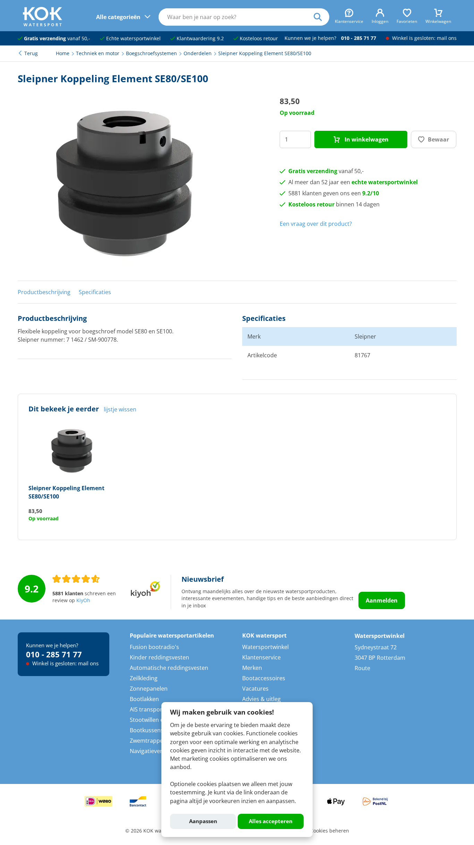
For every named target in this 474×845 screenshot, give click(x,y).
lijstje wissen (120, 409)
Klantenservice (261, 657)
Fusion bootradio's (154, 647)
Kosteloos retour (258, 38)
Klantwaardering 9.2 (199, 38)
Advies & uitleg (261, 699)
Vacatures (255, 688)
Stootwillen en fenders (159, 720)
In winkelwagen (366, 139)
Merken (252, 668)
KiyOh (83, 600)
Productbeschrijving (44, 292)
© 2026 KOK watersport (152, 831)
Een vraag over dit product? (316, 224)
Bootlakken (144, 699)
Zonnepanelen (149, 688)
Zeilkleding (144, 678)
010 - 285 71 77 (358, 38)
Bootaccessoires (263, 678)
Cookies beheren (329, 831)
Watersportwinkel (265, 647)
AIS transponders (152, 709)
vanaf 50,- (57, 38)
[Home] (42, 24)
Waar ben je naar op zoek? (321, 17)
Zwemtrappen (148, 740)
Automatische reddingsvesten (169, 668)
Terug (31, 53)
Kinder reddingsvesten (159, 657)
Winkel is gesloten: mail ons (424, 38)
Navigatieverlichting (155, 751)
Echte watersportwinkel (133, 38)
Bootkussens (146, 730)
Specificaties (95, 292)
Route (362, 668)
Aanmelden (382, 600)
